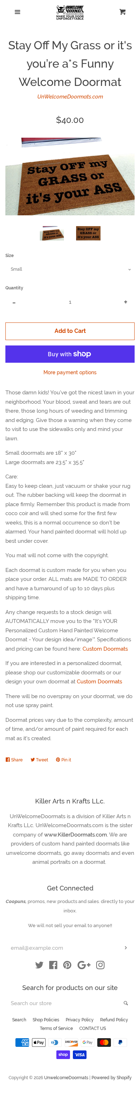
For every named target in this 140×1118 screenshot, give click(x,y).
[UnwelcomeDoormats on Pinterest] (67, 966)
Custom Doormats (105, 649)
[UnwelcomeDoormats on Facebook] (53, 966)
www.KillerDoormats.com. (76, 834)
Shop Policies (46, 1019)
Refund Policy (114, 1019)
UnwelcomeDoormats (66, 1077)
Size (9, 255)
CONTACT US (92, 1028)
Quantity (14, 287)
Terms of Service (56, 1028)
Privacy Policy (80, 1019)
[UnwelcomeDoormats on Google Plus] (84, 966)
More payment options (70, 372)
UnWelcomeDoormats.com (70, 96)
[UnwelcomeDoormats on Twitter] (39, 966)
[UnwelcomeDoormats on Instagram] (100, 966)
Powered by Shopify (112, 1077)
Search (19, 1019)
